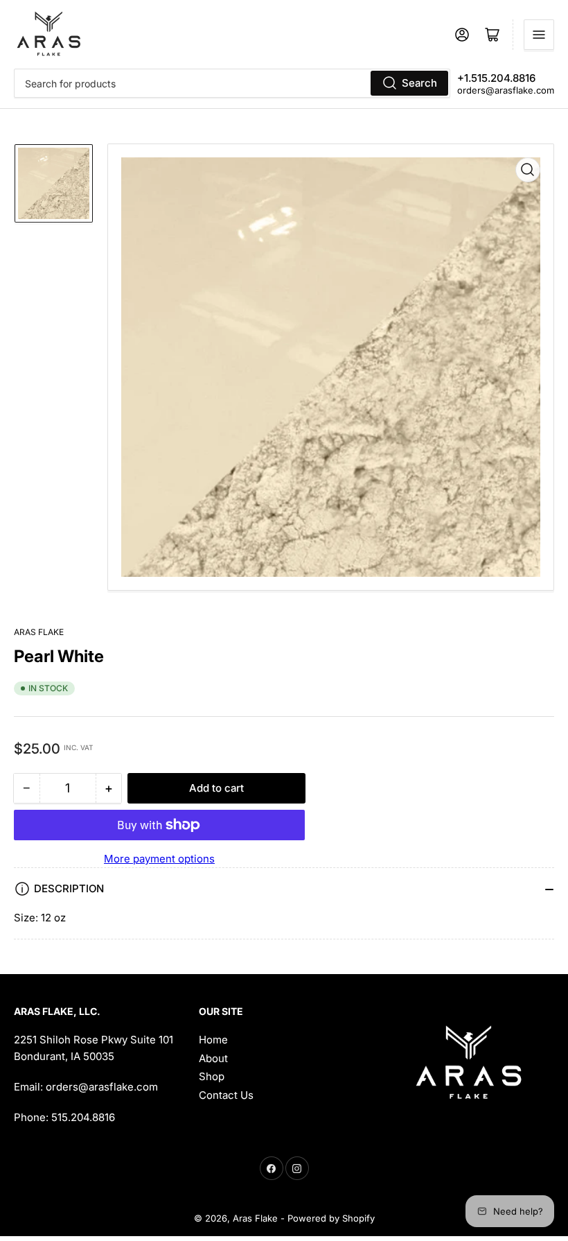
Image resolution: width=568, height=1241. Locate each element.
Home (213, 1039)
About (213, 1058)
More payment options (159, 858)
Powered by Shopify (331, 1218)
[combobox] (232, 83)
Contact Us (226, 1095)
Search (419, 82)
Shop (211, 1076)
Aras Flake (39, 632)
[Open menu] (539, 34)
